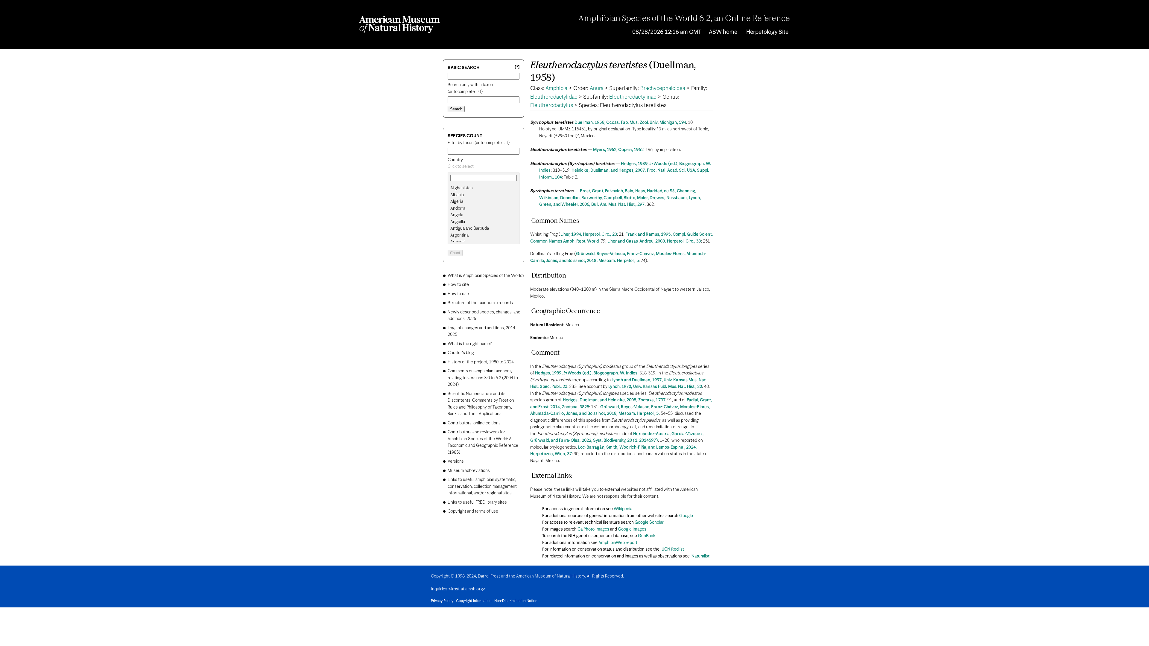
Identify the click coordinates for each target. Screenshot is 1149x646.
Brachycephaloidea (663, 88)
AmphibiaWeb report (617, 543)
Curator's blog (461, 353)
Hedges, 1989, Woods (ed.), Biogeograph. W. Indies (586, 373)
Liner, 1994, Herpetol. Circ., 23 (588, 234)
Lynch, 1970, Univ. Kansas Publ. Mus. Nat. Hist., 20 (655, 387)
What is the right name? (470, 344)
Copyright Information (474, 601)
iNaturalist (700, 556)
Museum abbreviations (469, 471)
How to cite (458, 285)
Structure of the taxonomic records (480, 303)
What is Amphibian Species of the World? (486, 276)
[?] (517, 67)
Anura (597, 88)
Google (686, 516)
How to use (458, 294)
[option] (486, 188)
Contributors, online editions (474, 423)
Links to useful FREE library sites (477, 502)
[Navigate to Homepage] (399, 24)
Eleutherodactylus (551, 105)
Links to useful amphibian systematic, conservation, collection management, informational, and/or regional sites (483, 486)
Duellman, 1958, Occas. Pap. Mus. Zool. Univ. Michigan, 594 (630, 123)
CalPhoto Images (593, 529)
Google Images (632, 529)
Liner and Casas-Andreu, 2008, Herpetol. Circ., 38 (654, 241)
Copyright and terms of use (473, 511)
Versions (456, 461)
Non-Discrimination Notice (515, 601)
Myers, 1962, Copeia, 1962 (618, 150)
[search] (483, 195)
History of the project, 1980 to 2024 (481, 362)
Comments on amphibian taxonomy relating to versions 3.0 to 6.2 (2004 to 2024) (483, 378)
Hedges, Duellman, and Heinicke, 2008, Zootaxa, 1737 (614, 400)
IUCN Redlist (672, 549)
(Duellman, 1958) (613, 72)
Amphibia (556, 88)
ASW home (723, 32)
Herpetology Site (767, 32)
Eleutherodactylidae (553, 97)
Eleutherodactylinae (632, 97)
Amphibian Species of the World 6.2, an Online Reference (684, 19)
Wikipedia (623, 509)
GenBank (646, 536)
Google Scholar (649, 522)
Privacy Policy (442, 601)
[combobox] (483, 166)
